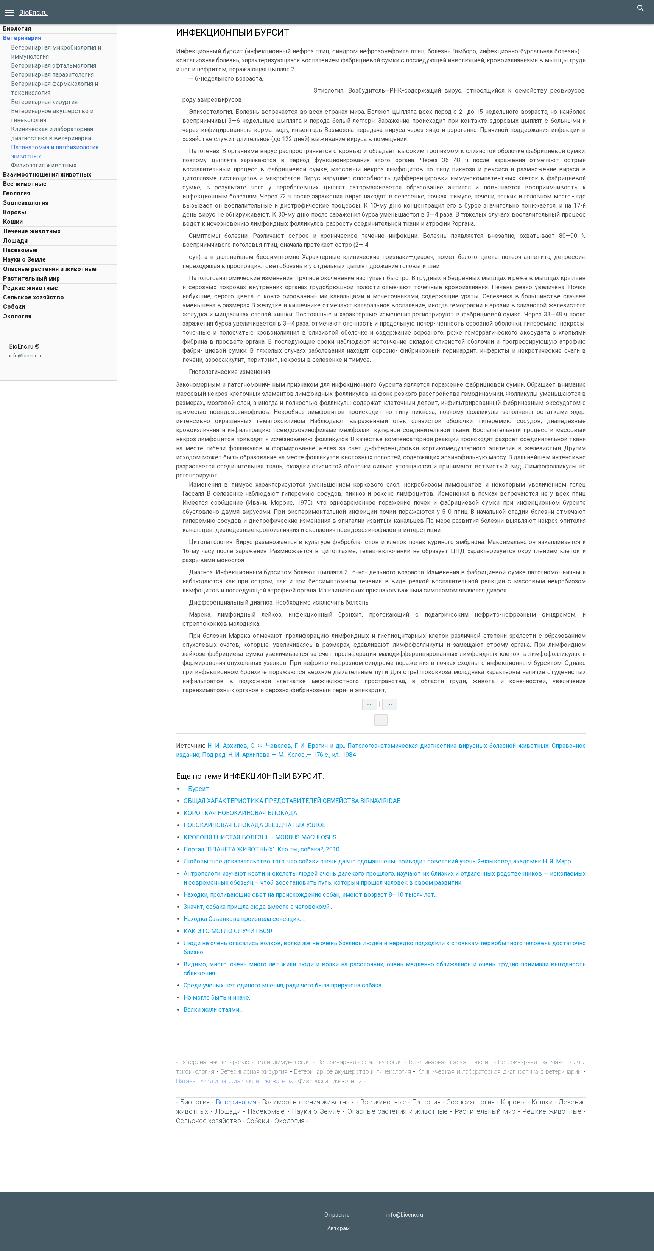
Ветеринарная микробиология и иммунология (245, 1062)
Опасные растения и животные (50, 269)
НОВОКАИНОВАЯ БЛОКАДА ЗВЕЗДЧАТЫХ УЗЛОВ (255, 825)
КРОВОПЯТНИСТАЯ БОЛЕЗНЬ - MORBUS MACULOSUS (260, 837)
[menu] (9, 12)
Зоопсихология (25, 202)
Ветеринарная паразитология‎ (52, 74)
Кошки (13, 221)
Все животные (25, 184)
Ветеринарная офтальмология (53, 65)
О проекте (337, 1215)
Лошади (15, 240)
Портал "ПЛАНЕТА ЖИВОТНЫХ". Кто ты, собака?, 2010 (261, 849)
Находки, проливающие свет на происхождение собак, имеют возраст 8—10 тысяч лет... (311, 894)
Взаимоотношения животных (47, 174)
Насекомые (20, 250)
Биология (17, 28)
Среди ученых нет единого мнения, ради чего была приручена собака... (284, 985)
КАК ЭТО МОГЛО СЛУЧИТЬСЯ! (228, 931)
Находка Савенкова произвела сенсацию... (244, 918)
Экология (17, 316)
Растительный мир (31, 278)
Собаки (14, 306)
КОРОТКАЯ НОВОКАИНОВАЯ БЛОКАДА (240, 813)
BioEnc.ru (33, 12)
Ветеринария (22, 38)
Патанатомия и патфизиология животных (234, 1081)
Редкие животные (30, 287)
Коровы (14, 212)
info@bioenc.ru (26, 355)
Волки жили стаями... (213, 1009)
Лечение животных (32, 231)
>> (390, 704)
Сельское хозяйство (33, 297)
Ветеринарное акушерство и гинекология (352, 1071)
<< (369, 704)
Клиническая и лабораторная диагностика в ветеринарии (499, 1071)
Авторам (338, 1228)
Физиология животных (43, 165)
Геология (16, 193)
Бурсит (196, 788)
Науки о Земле (24, 259)
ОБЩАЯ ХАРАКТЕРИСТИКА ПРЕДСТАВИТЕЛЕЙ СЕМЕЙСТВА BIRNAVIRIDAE (292, 801)
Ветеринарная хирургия (44, 101)
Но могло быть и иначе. (217, 997)
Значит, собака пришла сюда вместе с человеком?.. (258, 906)
